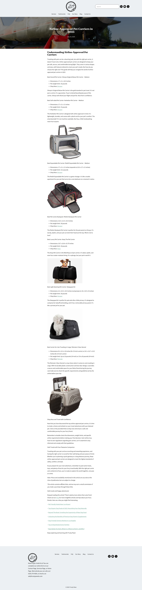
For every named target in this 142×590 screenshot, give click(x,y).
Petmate (60, 359)
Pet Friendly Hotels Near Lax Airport (59, 504)
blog (57, 498)
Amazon (59, 86)
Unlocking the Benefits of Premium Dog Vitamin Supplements (67, 517)
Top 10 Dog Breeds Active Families (58, 525)
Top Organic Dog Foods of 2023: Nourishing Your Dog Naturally (67, 508)
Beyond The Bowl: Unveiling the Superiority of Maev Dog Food (67, 513)
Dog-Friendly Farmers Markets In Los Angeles (62, 521)
